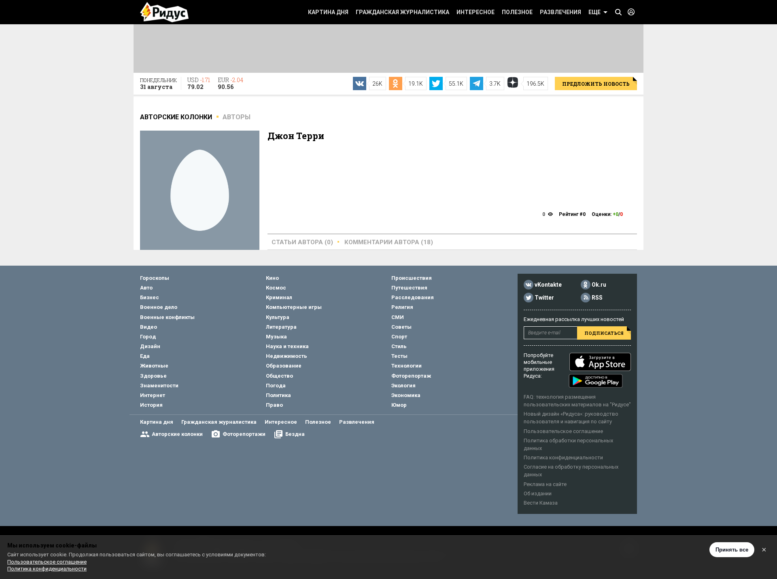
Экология (403, 385)
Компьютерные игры (294, 307)
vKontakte (548, 284)
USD (198, 83)
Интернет (152, 395)
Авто (146, 288)
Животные (154, 366)
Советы (401, 327)
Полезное (517, 12)
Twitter (544, 297)
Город (148, 337)
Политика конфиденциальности (563, 457)
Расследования (412, 297)
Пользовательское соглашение (563, 431)
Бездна (295, 434)
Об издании (538, 493)
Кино (272, 278)
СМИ (397, 317)
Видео (148, 327)
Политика (278, 395)
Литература (281, 327)
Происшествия (411, 278)
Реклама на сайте (545, 484)
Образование (283, 366)
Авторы (237, 117)
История (151, 405)
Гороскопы (154, 278)
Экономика (405, 395)
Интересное (475, 12)
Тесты (399, 356)
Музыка (276, 337)
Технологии (406, 366)
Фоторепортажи (244, 434)
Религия (402, 307)
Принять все (731, 550)
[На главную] (164, 12)
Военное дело (158, 307)
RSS (597, 297)
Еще (594, 12)
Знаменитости (159, 385)
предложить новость (596, 83)
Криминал (279, 297)
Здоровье (153, 376)
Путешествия (409, 288)
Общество (279, 376)
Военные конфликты (167, 317)
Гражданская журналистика (402, 12)
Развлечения (560, 12)
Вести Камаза (541, 503)
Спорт (399, 337)
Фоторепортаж (411, 376)
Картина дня (328, 12)
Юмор (399, 405)
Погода (276, 385)
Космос (276, 288)
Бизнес (149, 297)
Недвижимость (286, 356)
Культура (277, 317)
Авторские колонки (177, 434)
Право (274, 405)
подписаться (604, 333)
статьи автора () (302, 242)
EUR (230, 83)
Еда (145, 356)
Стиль (399, 346)
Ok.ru (599, 284)
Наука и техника (287, 346)
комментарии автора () (388, 242)
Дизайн (150, 346)
